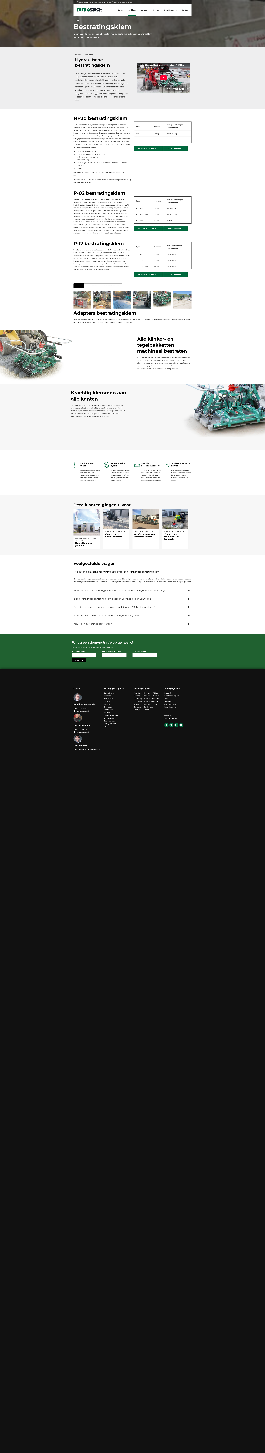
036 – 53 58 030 (170, 704)
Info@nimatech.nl (170, 707)
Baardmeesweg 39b (171, 696)
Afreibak (107, 704)
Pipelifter (107, 712)
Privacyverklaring (110, 724)
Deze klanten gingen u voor (85, 538)
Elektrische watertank (111, 715)
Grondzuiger (108, 707)
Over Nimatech (170, 10)
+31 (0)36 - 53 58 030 (125, 2)
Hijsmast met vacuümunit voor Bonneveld (172, 536)
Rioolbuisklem (109, 710)
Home (120, 10)
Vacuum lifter (108, 698)
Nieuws (156, 10)
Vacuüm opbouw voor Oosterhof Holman (144, 535)
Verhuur (144, 10)
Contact (185, 10)
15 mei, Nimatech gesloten (83, 544)
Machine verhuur (110, 718)
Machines (132, 10)
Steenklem (107, 696)
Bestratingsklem (110, 693)
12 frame (107, 701)
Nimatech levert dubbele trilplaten (113, 535)
